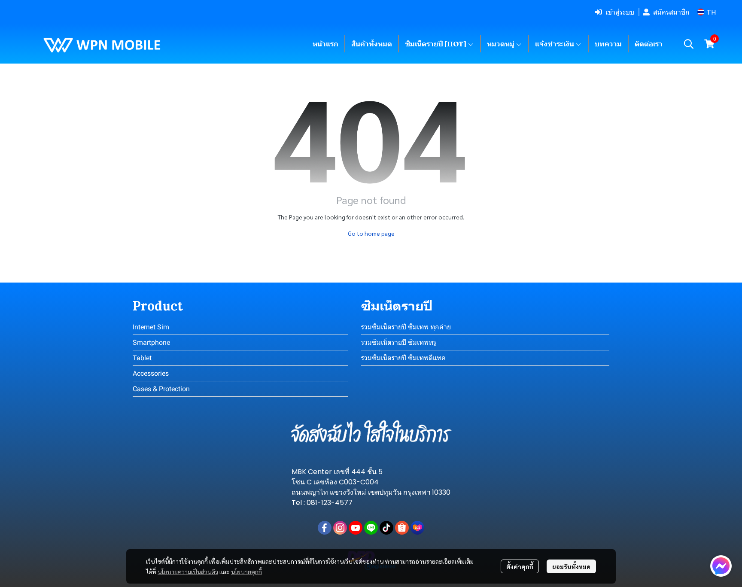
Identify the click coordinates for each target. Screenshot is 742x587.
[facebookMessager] (721, 566)
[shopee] (402, 528)
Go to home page (371, 233)
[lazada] (417, 528)
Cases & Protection (161, 389)
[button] (706, 12)
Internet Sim (151, 327)
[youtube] (355, 528)
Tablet (142, 358)
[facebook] (324, 528)
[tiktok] (386, 528)
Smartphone (151, 342)
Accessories (151, 373)
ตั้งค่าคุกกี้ (519, 566)
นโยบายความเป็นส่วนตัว (188, 571)
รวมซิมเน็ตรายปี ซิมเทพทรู (398, 342)
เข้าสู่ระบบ (619, 12)
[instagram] (340, 528)
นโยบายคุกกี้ (246, 571)
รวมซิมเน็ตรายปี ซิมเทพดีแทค (403, 358)
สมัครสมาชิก (671, 12)
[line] (371, 528)
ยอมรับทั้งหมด (571, 566)
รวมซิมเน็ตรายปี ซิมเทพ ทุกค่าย (406, 327)
